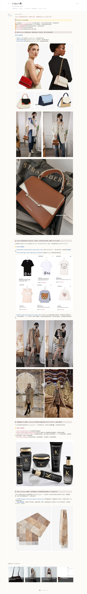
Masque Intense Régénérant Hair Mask (26, 432)
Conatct (45, 8)
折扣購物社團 (22, 26)
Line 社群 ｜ (20, 8)
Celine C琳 (17, 3)
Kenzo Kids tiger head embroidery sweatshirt (30, 252)
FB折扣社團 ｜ (15, 8)
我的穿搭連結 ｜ (35, 8)
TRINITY (18, 38)
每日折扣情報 (10, 15)
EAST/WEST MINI (21, 41)
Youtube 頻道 (20, 29)
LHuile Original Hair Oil (23, 431)
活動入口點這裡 (20, 428)
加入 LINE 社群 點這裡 (27, 23)
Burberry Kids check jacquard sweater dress (29, 315)
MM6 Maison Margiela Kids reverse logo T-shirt (30, 249)
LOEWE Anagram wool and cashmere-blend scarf (30, 499)
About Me (40, 8)
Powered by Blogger (44, 590)
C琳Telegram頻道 (23, 24)
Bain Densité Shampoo (22, 437)
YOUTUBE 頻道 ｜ (27, 8)
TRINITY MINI (20, 39)
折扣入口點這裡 (19, 35)
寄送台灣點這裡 (20, 502)
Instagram (19, 27)
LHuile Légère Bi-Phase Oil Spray (25, 434)
